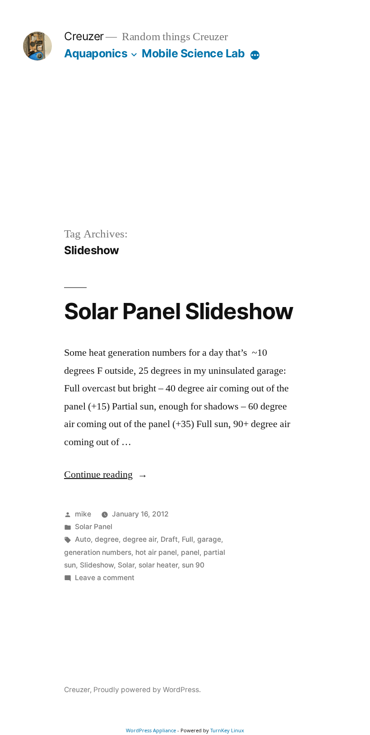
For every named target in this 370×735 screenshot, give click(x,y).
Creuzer (84, 36)
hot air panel (156, 552)
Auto (83, 539)
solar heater (158, 565)
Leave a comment (104, 577)
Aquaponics (95, 53)
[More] (255, 55)
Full (187, 539)
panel (190, 552)
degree (107, 539)
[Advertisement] (185, 158)
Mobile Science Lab (193, 53)
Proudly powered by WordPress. (147, 689)
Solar (126, 565)
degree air (140, 539)
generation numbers (97, 552)
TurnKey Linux (227, 730)
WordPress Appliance (151, 730)
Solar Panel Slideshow (178, 311)
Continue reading (106, 474)
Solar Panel (93, 526)
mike (83, 514)
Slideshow (97, 565)
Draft (169, 539)
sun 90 (193, 565)
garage (209, 539)
